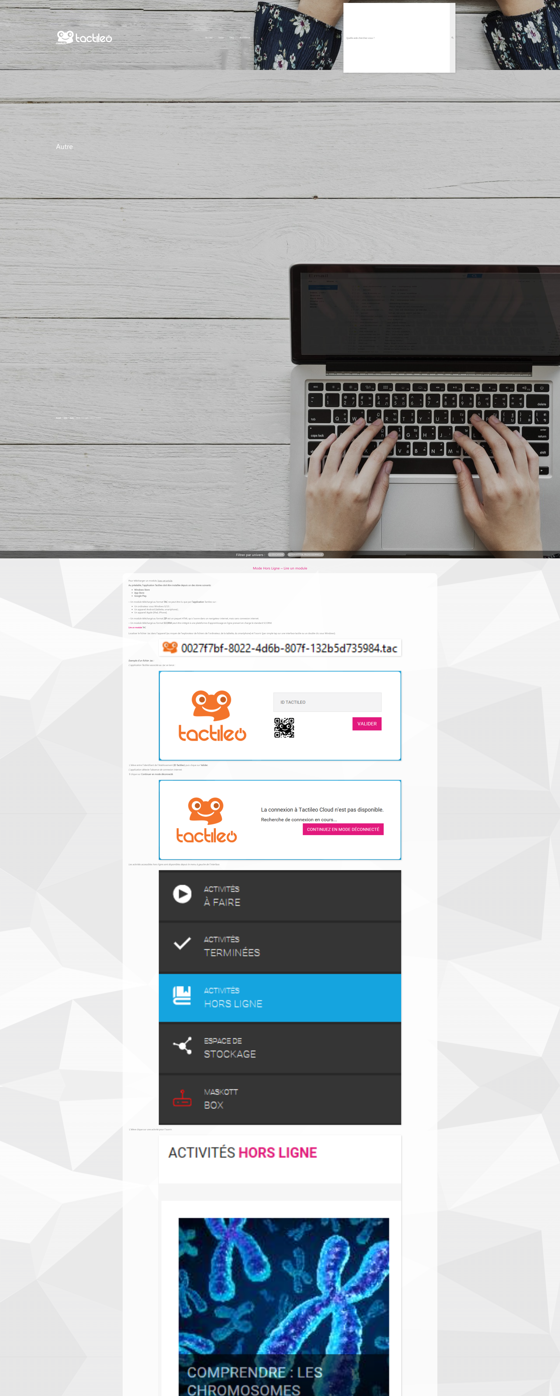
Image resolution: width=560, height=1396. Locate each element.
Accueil (208, 37)
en (495, 37)
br (501, 37)
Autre (72, 418)
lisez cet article (165, 580)
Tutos (221, 37)
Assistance (245, 37)
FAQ (232, 37)
